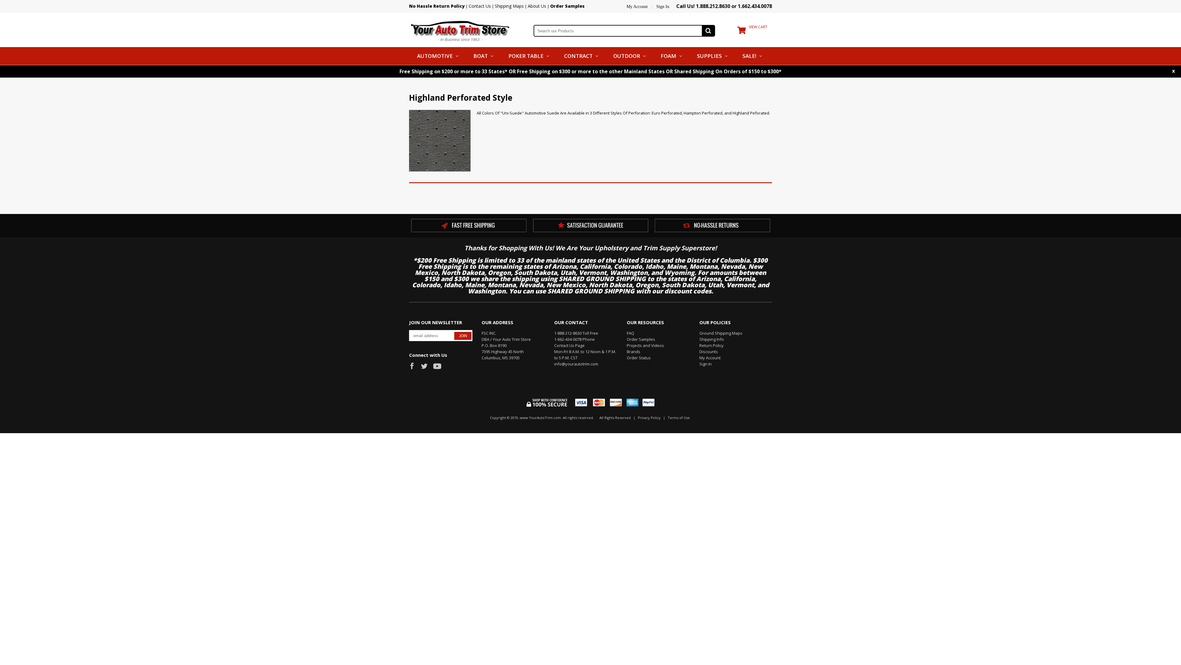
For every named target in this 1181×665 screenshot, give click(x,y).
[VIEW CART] (741, 31)
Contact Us (480, 6)
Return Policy (711, 345)
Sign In (662, 6)
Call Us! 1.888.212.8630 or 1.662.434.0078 (724, 6)
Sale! (749, 55)
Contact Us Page (569, 345)
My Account (637, 6)
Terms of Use (679, 417)
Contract (578, 55)
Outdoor (626, 55)
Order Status (639, 358)
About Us (537, 6)
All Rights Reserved (615, 417)
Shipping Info (711, 339)
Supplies (709, 55)
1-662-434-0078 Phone (574, 339)
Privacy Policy (649, 417)
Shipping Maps (509, 6)
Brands (633, 351)
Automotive (435, 55)
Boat (480, 55)
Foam (668, 55)
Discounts (708, 351)
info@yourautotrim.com (576, 364)
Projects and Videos (645, 345)
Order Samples (641, 339)
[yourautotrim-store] (460, 30)
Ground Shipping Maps (720, 333)
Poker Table (525, 55)
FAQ (630, 333)
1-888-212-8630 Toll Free (576, 333)
